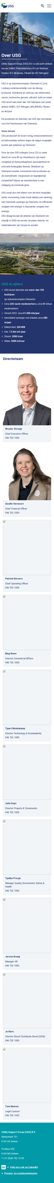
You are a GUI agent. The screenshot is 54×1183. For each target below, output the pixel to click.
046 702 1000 (12, 437)
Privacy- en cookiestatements (20, 1173)
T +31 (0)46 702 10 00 (12, 1158)
